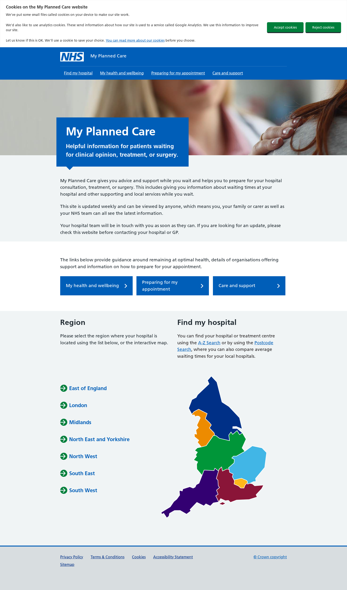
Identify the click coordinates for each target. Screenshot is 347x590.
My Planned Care (108, 56)
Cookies (139, 557)
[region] (173, 23)
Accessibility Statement (173, 557)
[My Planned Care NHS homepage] (72, 56)
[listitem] (215, 408)
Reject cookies (323, 27)
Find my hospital (78, 73)
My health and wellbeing (122, 73)
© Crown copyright (270, 557)
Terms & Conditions (107, 557)
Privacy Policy (71, 557)
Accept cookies (285, 27)
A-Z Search (209, 342)
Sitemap (67, 564)
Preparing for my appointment (178, 73)
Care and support (227, 73)
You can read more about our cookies (135, 40)
